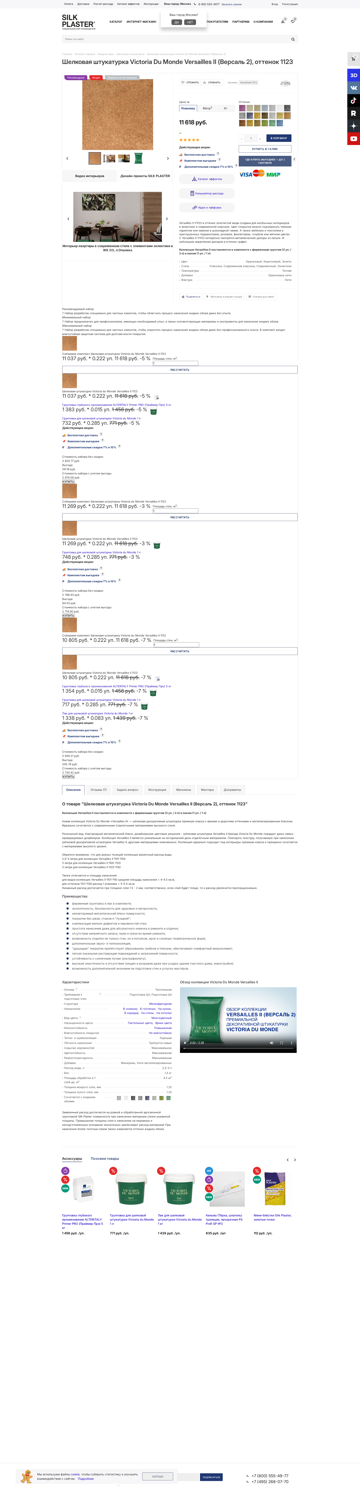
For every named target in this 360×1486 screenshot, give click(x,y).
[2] (185, 140)
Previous (67, 158)
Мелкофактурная (160, 1003)
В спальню (130, 1008)
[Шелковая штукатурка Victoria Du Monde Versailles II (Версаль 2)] (117, 114)
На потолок (164, 1013)
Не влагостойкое (160, 1033)
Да (177, 22)
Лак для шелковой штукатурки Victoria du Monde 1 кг (97, 713)
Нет (190, 22)
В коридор (131, 1013)
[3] (190, 140)
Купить (68, 481)
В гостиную (147, 1008)
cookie (75, 1474)
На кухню (164, 1008)
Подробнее (86, 1478)
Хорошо (157, 1476)
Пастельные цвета (140, 1023)
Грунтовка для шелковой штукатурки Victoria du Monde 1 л (101, 418)
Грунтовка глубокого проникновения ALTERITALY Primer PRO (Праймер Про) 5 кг (116, 404)
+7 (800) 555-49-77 (269, 1476)
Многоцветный (161, 1018)
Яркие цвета (163, 1023)
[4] (194, 140)
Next (168, 158)
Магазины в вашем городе (226, 296)
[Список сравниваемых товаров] (283, 23)
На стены (147, 1013)
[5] (198, 140)
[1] (181, 140)
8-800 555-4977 (209, 4)
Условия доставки (263, 296)
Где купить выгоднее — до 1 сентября (265, 161)
